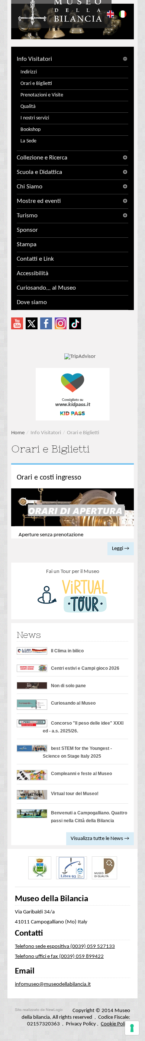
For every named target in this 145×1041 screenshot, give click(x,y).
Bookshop (30, 129)
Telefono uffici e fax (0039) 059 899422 (59, 956)
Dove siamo (32, 302)
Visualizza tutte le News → (100, 838)
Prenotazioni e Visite (41, 95)
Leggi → (120, 548)
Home (18, 433)
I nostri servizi (34, 118)
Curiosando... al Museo (46, 288)
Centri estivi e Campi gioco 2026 (85, 668)
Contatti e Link (35, 259)
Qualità (28, 106)
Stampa (26, 244)
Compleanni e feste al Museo (81, 773)
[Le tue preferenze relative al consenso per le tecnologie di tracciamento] (132, 1028)
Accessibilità (32, 273)
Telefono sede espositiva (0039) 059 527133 (65, 946)
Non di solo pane (68, 685)
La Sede (28, 141)
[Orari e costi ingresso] (72, 507)
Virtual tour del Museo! (75, 793)
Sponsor (27, 230)
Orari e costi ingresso (49, 477)
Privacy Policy (81, 1024)
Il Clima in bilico (67, 650)
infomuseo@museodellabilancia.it (53, 984)
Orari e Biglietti (36, 83)
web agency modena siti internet (39, 1010)
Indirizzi (28, 72)
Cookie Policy (115, 1024)
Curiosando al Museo (73, 703)
